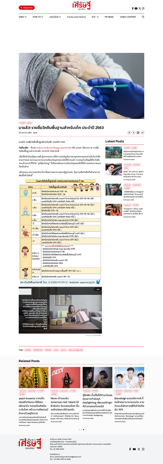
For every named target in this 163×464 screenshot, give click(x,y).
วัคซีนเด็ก (48, 350)
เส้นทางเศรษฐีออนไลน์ (75, 350)
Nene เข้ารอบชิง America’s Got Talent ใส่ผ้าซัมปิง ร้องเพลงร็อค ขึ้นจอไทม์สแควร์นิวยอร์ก (65, 403)
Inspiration (137, 185)
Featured (137, 165)
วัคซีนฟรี (27, 350)
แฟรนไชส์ (54, 17)
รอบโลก (134, 148)
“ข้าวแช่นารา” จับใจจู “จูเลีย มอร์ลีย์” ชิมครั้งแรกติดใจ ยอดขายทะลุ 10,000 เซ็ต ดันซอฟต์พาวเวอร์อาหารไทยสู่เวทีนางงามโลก (133, 213)
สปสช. (56, 350)
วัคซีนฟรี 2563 (37, 350)
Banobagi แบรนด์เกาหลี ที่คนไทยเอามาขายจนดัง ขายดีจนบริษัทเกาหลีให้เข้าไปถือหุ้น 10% (129, 403)
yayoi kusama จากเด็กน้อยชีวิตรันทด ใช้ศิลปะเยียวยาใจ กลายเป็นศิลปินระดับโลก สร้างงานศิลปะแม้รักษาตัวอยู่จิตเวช (33, 405)
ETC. (94, 17)
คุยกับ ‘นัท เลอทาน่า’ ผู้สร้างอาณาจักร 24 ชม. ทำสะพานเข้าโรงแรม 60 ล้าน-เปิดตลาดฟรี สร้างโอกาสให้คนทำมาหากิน (133, 176)
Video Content (128, 17)
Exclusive (127, 165)
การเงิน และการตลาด (76, 17)
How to (37, 17)
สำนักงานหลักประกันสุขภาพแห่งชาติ (53, 147)
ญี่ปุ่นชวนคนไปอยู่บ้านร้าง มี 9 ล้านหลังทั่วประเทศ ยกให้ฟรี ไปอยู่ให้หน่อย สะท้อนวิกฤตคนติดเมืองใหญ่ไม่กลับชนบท (133, 156)
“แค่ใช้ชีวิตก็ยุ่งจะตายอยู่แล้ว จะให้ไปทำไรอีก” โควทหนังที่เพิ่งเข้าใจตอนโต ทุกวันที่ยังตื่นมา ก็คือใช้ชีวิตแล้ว (133, 196)
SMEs (21, 17)
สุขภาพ (29, 123)
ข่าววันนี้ (22, 123)
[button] (79, 429)
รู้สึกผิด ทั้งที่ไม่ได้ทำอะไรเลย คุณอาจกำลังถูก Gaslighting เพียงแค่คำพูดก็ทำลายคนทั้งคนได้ (97, 400)
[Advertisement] (81, 36)
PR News (109, 17)
